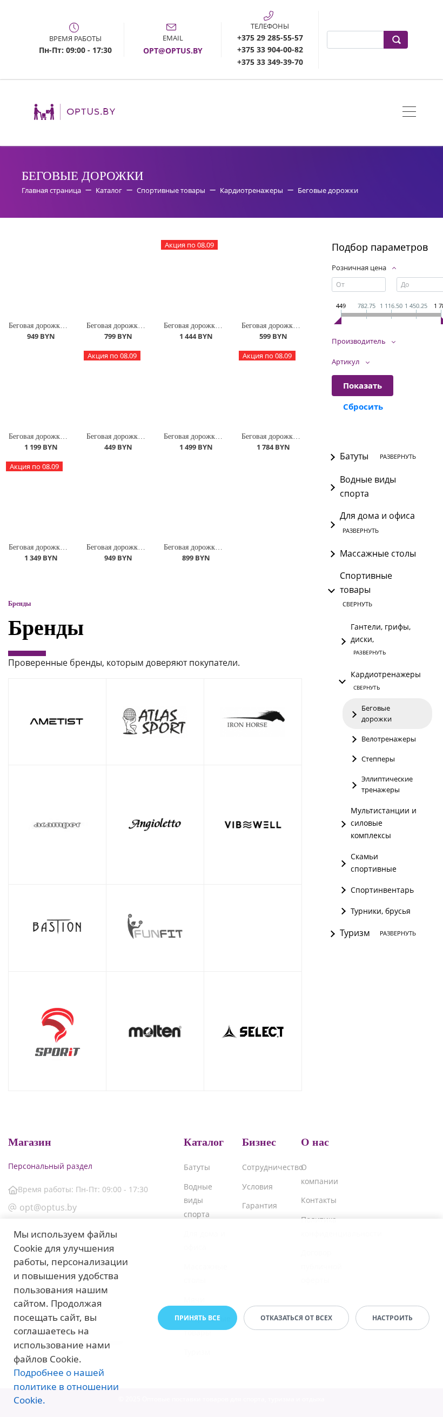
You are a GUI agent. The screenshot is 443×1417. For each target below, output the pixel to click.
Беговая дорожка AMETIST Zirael (64, 326)
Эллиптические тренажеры (387, 784)
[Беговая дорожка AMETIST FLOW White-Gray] (39, 388)
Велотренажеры (388, 739)
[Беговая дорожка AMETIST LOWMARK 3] (194, 388)
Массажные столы (378, 553)
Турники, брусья (381, 911)
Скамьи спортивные (374, 862)
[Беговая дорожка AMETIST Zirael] (39, 277)
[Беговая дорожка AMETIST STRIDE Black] (271, 277)
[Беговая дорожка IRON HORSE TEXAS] (194, 499)
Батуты (197, 1167)
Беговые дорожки (376, 713)
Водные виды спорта (368, 486)
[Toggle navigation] (409, 113)
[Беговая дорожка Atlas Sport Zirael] (116, 499)
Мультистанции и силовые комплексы (384, 822)
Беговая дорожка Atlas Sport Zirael (142, 547)
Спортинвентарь (382, 890)
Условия (257, 1186)
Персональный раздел (50, 1166)
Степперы (378, 759)
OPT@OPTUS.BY (173, 50)
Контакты (319, 1200)
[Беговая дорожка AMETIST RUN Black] (116, 277)
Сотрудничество (272, 1167)
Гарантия (259, 1205)
